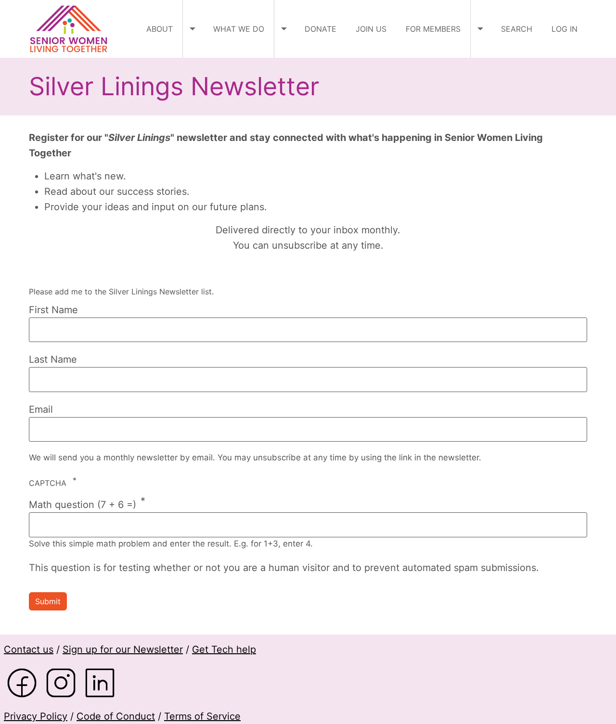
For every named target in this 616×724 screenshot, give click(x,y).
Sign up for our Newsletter (123, 649)
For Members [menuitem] (433, 29)
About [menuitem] (159, 29)
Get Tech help (224, 649)
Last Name (53, 359)
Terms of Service (202, 716)
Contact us (28, 649)
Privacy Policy (35, 716)
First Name (53, 310)
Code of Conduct (116, 716)
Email (41, 409)
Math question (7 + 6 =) (82, 504)
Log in (565, 29)
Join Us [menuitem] (371, 29)
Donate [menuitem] (320, 29)
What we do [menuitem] (238, 29)
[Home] (72, 29)
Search (516, 29)
